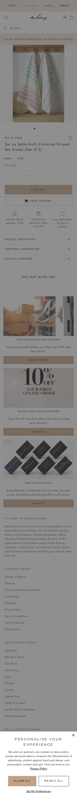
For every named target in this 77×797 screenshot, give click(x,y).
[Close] (73, 735)
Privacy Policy (38, 768)
